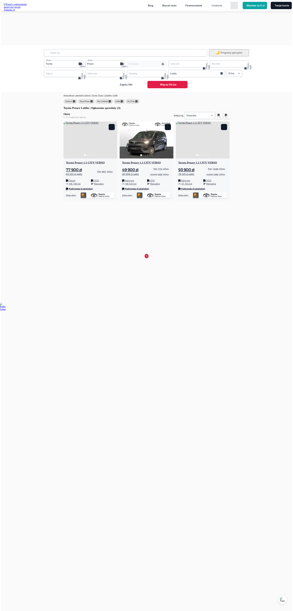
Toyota (94, 95)
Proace (101, 95)
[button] (63, 63)
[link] (105, 171)
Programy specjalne (231, 52)
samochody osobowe (83, 95)
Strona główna (68, 95)
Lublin (115, 95)
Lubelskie (108, 95)
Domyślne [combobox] (191, 115)
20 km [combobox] (231, 73)
